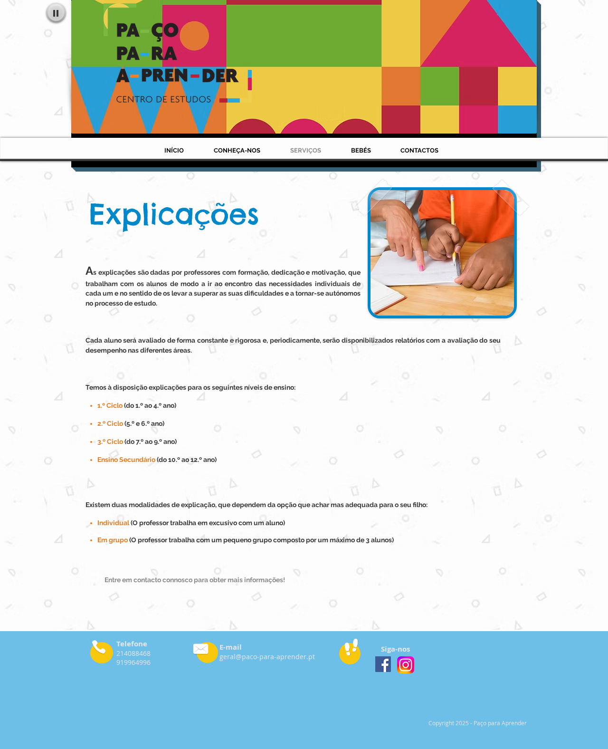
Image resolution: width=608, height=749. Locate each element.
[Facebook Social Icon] (383, 664)
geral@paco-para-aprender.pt (267, 656)
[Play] (56, 12)
